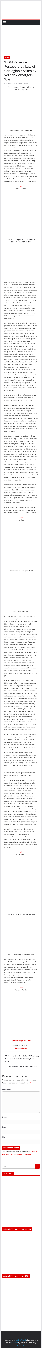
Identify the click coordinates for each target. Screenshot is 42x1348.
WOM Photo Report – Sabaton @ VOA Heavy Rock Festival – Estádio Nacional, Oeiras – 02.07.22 (22, 1059)
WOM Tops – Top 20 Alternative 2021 (23, 1067)
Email (5, 1127)
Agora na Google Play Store (21, 1041)
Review (7, 57)
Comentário (7, 1089)
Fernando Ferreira (23, 84)
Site (3, 1137)
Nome (5, 1117)
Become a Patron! (21, 1048)
